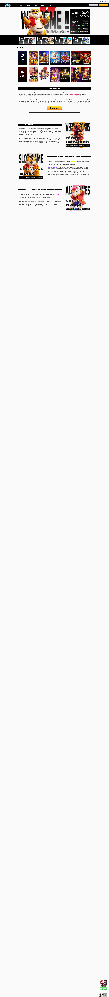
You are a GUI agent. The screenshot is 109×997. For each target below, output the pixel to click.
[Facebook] (101, 1)
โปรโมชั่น (28, 5)
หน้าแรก (20, 5)
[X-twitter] (105, 1)
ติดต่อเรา (50, 5)
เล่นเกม (35, 5)
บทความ (42, 5)
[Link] (107, 1)
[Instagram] (103, 1)
